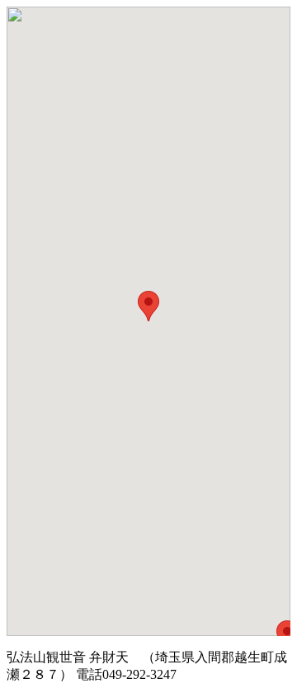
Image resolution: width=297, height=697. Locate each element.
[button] (148, 306)
